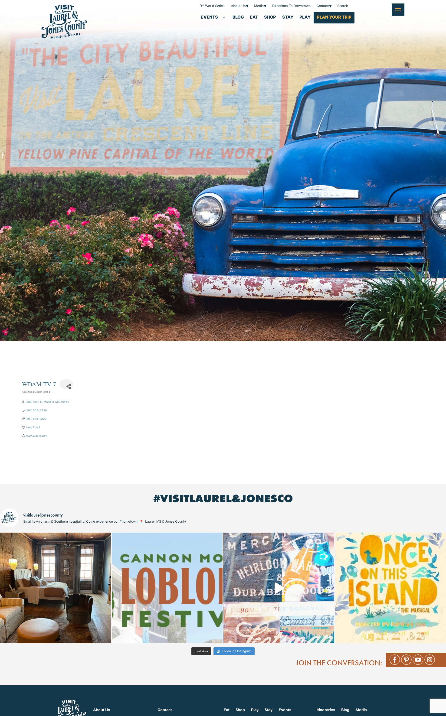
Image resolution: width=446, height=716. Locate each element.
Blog (238, 17)
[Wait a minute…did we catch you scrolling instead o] (55, 588)
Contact (323, 6)
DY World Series (212, 6)
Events (209, 17)
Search (342, 6)
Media (259, 6)
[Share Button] (66, 384)
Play (305, 17)
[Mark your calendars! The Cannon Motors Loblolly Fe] (167, 588)
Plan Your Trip (334, 17)
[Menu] (398, 9)
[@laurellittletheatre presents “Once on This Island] (390, 588)
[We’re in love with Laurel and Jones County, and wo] (278, 588)
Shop (270, 17)
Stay (287, 17)
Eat (254, 17)
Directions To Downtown (291, 6)
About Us (238, 6)
